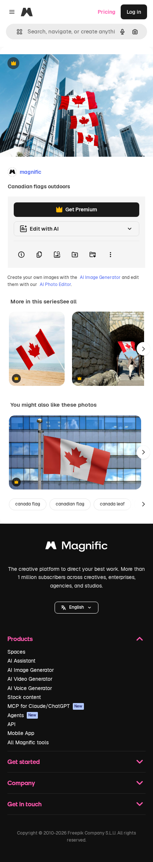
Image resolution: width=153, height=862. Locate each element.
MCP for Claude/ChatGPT (44, 706)
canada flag (27, 504)
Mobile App (20, 733)
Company (21, 783)
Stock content (24, 697)
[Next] (143, 349)
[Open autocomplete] (16, 32)
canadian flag (70, 504)
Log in (134, 12)
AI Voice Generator (29, 688)
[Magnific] (76, 547)
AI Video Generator (29, 679)
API (11, 724)
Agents (21, 715)
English (76, 607)
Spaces (16, 651)
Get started (23, 761)
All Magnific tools (28, 742)
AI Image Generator (100, 277)
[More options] (110, 254)
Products (20, 639)
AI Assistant (21, 660)
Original (47, 63)
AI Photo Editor (55, 284)
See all (68, 301)
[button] (76, 608)
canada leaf (112, 504)
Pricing (106, 12)
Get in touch (24, 804)
